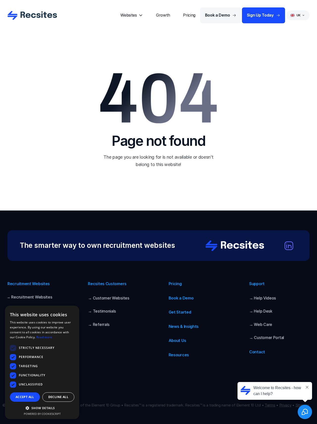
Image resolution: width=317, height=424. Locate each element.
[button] (42, 408)
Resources (179, 354)
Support (256, 283)
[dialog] (42, 362)
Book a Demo (181, 298)
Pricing (175, 283)
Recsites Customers (107, 283)
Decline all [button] (58, 397)
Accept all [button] (25, 397)
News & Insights (184, 326)
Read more (44, 337)
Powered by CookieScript (42, 414)
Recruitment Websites (28, 283)
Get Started (180, 312)
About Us (177, 340)
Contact (257, 351)
